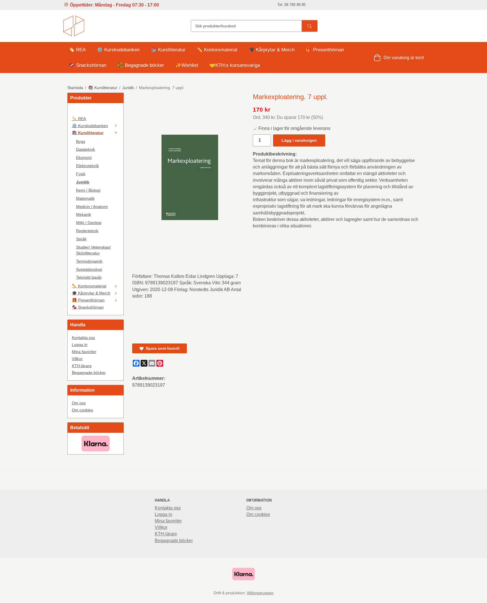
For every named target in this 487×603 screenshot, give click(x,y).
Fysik (80, 174)
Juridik (82, 182)
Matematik (85, 198)
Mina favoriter (84, 351)
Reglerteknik (87, 231)
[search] (309, 26)
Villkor (77, 358)
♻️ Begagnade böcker (141, 65)
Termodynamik (89, 261)
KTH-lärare (82, 365)
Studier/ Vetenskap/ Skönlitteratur (93, 250)
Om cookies (82, 410)
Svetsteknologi (89, 269)
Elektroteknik (87, 165)
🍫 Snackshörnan (87, 65)
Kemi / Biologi (88, 190)
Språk (81, 239)
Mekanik (83, 214)
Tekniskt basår (89, 277)
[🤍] (95, 111)
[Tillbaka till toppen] (416, 595)
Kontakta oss (83, 337)
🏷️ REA (77, 49)
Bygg (80, 141)
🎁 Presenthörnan (325, 49)
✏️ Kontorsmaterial (217, 49)
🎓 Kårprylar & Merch (272, 49)
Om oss (79, 403)
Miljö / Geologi (88, 222)
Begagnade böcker (89, 372)
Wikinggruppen (260, 593)
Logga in (79, 344)
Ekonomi (84, 157)
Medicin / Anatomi (92, 206)
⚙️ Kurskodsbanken (118, 49)
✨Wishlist (186, 65)
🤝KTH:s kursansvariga (234, 65)
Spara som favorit (161, 348)
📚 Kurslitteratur (168, 49)
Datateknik (85, 149)
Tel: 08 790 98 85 (291, 5)
